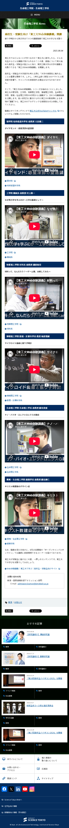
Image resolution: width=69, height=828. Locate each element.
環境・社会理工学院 (15, 538)
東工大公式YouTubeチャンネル (43, 110)
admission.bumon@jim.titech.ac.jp (33, 583)
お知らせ (18, 602)
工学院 (10, 252)
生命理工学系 (12, 471)
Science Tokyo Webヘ (13, 799)
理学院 (10, 180)
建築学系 (11, 543)
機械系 (10, 257)
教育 (10, 602)
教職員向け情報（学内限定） (15, 812)
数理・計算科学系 (14, 400)
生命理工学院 (12, 467)
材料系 (10, 328)
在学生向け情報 (10, 806)
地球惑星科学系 (13, 185)
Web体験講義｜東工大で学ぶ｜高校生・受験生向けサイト (32, 568)
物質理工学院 (12, 324)
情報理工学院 (12, 395)
